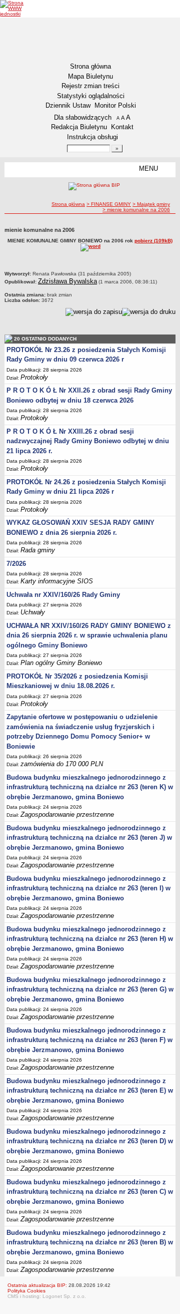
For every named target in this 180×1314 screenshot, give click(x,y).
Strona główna (90, 66)
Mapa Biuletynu (90, 76)
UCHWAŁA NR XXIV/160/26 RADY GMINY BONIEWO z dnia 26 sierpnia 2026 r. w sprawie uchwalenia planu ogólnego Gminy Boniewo (88, 635)
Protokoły (34, 377)
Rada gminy (37, 550)
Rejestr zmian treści (91, 86)
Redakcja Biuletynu (79, 127)
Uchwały (32, 612)
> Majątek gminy (151, 204)
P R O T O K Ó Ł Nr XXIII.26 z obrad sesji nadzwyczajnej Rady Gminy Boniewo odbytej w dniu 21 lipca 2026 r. (87, 441)
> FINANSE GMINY (108, 204)
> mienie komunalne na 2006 (136, 209)
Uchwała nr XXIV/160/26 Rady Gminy (63, 594)
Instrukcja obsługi (92, 137)
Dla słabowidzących (83, 117)
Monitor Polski (115, 105)
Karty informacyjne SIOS (56, 581)
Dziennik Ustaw (68, 105)
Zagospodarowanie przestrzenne (67, 814)
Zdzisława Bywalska (67, 281)
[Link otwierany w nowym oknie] (19, 8)
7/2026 (16, 563)
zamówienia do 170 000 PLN (61, 764)
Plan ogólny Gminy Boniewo (61, 663)
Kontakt (122, 127)
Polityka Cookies (27, 1290)
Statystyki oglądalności (90, 96)
